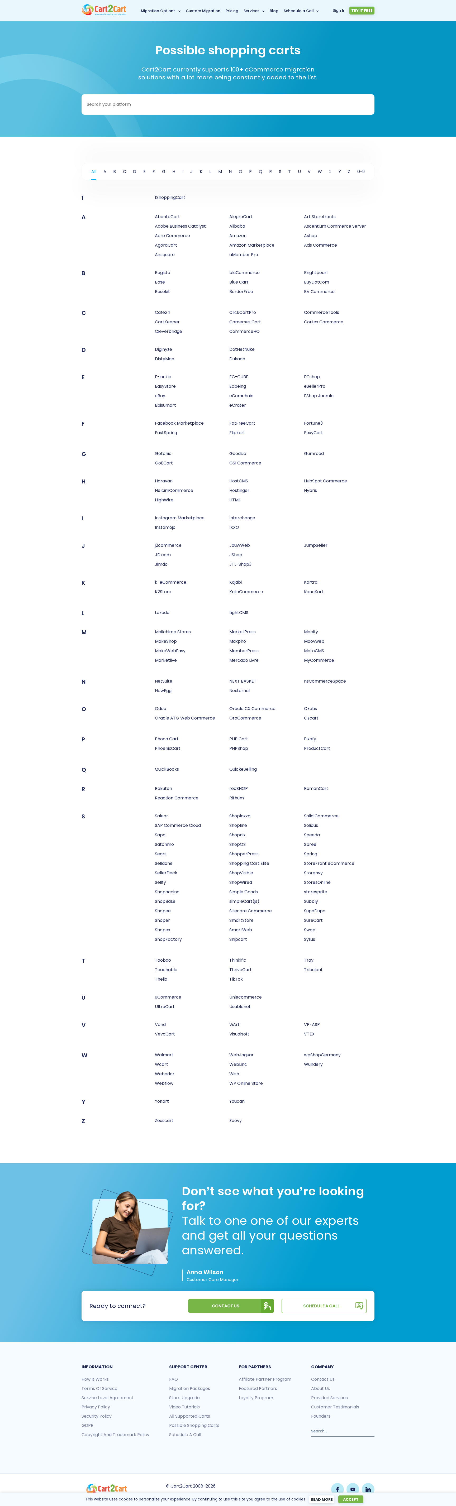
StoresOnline (317, 882)
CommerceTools (321, 312)
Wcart (161, 1064)
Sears (161, 854)
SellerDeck (166, 873)
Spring (310, 854)
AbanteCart (167, 217)
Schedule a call (185, 1435)
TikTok (236, 979)
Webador (164, 1074)
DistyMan (164, 359)
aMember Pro (243, 255)
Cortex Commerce (323, 322)
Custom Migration (203, 10)
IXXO (234, 527)
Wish (234, 1074)
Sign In (339, 10)
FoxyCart (313, 433)
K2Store (163, 592)
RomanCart (316, 788)
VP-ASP (312, 1024)
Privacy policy (96, 1407)
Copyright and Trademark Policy (115, 1435)
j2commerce (168, 545)
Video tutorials (184, 1407)
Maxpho (237, 641)
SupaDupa (314, 911)
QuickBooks (167, 769)
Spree (310, 844)
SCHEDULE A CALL (321, 1306)
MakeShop (166, 641)
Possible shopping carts (194, 1425)
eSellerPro (314, 386)
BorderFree (241, 292)
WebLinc (238, 1064)
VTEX (309, 1034)
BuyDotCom (316, 282)
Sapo (160, 835)
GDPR (87, 1425)
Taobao (163, 960)
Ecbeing (237, 386)
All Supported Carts (189, 1416)
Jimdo (161, 564)
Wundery (313, 1064)
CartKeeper (167, 322)
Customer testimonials (335, 1407)
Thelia (161, 979)
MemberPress (244, 651)
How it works (95, 1379)
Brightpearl (315, 273)
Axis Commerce (320, 245)
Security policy (97, 1416)
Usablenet (240, 1007)
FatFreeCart (242, 423)
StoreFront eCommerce (329, 863)
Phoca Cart (167, 739)
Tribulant (313, 970)
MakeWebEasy (170, 651)
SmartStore (241, 920)
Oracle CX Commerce (252, 709)
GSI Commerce (245, 463)
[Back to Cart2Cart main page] (104, 14)
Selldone (164, 863)
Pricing (232, 10)
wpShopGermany (322, 1055)
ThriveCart (240, 970)
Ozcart (311, 718)
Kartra (310, 582)
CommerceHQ (244, 331)
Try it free (362, 10)
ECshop (312, 377)
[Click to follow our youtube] (352, 1489)
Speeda (312, 835)
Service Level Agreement (108, 1398)
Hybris (310, 490)
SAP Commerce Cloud (178, 825)
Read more (322, 1499)
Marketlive (166, 660)
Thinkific (237, 960)
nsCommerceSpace (325, 681)
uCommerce (168, 997)
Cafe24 (162, 312)
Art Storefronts (320, 217)
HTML (234, 500)
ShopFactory (168, 939)
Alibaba (237, 226)
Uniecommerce (245, 997)
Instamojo (165, 527)
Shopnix (237, 835)
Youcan (237, 1101)
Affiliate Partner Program (265, 1379)
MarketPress (242, 632)
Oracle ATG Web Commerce (185, 718)
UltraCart (165, 1007)
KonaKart (314, 592)
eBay (160, 396)
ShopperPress (244, 854)
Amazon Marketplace (251, 245)
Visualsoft (239, 1034)
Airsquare (165, 255)
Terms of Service (99, 1388)
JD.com (163, 555)
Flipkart (237, 433)
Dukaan (237, 359)
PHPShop (238, 748)
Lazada (162, 613)
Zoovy (235, 1120)
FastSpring (166, 433)
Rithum (236, 798)
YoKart (162, 1101)
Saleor (161, 816)
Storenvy (313, 873)
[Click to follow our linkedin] (368, 1489)
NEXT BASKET (242, 681)
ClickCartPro (242, 312)
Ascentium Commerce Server (335, 226)
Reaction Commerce (176, 798)
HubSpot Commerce (325, 481)
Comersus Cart (245, 322)
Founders (320, 1416)
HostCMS (238, 481)
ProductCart (317, 748)
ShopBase (165, 901)
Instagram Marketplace (180, 518)
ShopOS (237, 844)
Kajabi (235, 582)
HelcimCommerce (174, 490)
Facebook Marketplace (179, 423)
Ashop (310, 236)
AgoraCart (166, 245)
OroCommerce (245, 718)
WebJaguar (241, 1055)
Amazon (237, 236)
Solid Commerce (321, 816)
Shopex (162, 930)
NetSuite (163, 681)
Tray (309, 960)
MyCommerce (319, 660)
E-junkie (163, 377)
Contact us (323, 1379)
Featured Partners (258, 1388)
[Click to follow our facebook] (337, 1489)
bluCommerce (244, 273)
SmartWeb (240, 930)
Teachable (166, 970)
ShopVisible (241, 873)
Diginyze (163, 349)
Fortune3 (313, 423)
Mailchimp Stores (173, 632)
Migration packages (189, 1388)
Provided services (329, 1398)
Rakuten (163, 788)
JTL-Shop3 (240, 564)
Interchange (242, 518)
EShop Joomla (319, 396)
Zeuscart (164, 1120)
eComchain (241, 396)
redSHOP (238, 788)
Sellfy (160, 882)
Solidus (311, 825)
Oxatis (310, 709)
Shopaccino (167, 892)
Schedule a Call (299, 10)
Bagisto (162, 273)
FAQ (173, 1379)
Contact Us (226, 1306)
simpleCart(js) (244, 901)
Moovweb (314, 641)
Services (251, 10)
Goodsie (237, 453)
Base (160, 282)
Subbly (311, 901)
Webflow (164, 1083)
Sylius (309, 939)
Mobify (311, 632)
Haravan (164, 481)
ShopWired (240, 882)
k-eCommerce (170, 582)
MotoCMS (314, 651)
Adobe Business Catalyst (180, 226)
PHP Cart (238, 739)
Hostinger (239, 490)
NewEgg (163, 691)
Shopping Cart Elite (249, 863)
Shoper (162, 920)
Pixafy (310, 739)
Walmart (164, 1055)
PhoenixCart (167, 748)
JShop (235, 555)
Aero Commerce (172, 236)
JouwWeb (239, 545)
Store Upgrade (184, 1398)
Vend (160, 1024)
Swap (309, 930)
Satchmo (164, 844)
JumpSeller (315, 545)
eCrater (237, 405)
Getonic (163, 453)
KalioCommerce (246, 592)
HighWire (164, 500)
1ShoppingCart (170, 197)
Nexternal (239, 691)
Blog (274, 10)
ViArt (234, 1024)
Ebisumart (165, 405)
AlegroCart (241, 217)
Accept (351, 1499)
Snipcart (238, 939)
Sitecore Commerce (250, 911)
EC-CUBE (238, 377)
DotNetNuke (242, 349)
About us (320, 1388)
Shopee (163, 911)
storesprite (315, 892)
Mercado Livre (244, 660)
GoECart (164, 463)
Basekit (162, 292)
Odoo (160, 709)
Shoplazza (239, 816)
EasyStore (165, 386)
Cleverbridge (168, 331)
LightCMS (238, 613)
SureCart (313, 920)
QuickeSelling (243, 769)
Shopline (238, 825)
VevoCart (165, 1034)
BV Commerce (319, 292)
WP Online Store (246, 1083)
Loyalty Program (256, 1398)
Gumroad (314, 453)
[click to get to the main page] (107, 1489)
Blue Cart (239, 282)
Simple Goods (243, 892)
